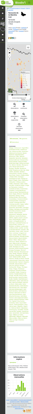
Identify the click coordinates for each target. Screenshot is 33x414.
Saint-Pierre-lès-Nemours (15, 294)
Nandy (14, 253)
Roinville (16, 275)
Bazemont (11, 155)
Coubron (20, 187)
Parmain (22, 265)
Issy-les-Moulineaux (21, 216)
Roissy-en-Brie (23, 275)
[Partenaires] (2, 18)
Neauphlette (18, 255)
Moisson (11, 245)
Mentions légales (24, 401)
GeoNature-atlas (17, 406)
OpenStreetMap (27, 101)
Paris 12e (11, 265)
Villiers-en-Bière (13, 318)
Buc (24, 170)
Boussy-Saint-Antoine (18, 166)
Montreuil (11, 248)
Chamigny (20, 177)
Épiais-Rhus (12, 195)
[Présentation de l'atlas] (2, 13)
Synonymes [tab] (13, 362)
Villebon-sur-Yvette (18, 315)
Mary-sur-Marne (13, 238)
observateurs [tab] (14, 142)
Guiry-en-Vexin (18, 212)
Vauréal (26, 309)
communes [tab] (14, 138)
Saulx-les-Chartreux (19, 299)
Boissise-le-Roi (24, 160)
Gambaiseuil (20, 206)
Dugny (14, 194)
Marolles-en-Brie (24, 236)
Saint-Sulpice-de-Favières (20, 298)
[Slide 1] (19, 350)
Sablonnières (12, 280)
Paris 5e (17, 265)
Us (9, 308)
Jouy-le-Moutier (17, 219)
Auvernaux (25, 151)
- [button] (9, 55)
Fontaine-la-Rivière (22, 199)
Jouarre (21, 217)
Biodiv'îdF (20, 2)
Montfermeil (17, 245)
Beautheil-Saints (19, 155)
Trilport (25, 306)
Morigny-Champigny (14, 250)
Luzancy (15, 235)
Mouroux (16, 252)
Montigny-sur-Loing (18, 246)
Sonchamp (12, 303)
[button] (9, 46)
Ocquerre (26, 262)
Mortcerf (23, 250)
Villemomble (12, 316)
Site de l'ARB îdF (14, 400)
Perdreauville (12, 267)
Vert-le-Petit (16, 313)
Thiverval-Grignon (19, 304)
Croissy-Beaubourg (20, 190)
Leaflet (19, 101)
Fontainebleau (13, 199)
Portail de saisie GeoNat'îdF (25, 400)
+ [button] (9, 50)
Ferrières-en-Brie (13, 197)
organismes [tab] (23, 138)
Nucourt (20, 262)
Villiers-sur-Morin (22, 318)
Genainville (12, 207)
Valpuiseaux (24, 308)
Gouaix (23, 211)
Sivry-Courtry (20, 301)
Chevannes (16, 183)
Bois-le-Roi (18, 158)
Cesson (18, 175)
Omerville (11, 263)
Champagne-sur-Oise (14, 178)
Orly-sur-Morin (19, 263)
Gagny (22, 204)
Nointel (27, 258)
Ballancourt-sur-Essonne (15, 153)
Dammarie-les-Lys (23, 192)
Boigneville (12, 158)
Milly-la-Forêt (16, 243)
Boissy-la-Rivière (13, 161)
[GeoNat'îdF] (2, 24)
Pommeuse (21, 269)
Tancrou (11, 304)
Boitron (14, 165)
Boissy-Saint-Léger (14, 163)
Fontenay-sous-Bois (14, 204)
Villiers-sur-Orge (13, 320)
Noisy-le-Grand (14, 260)
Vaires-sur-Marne (15, 308)
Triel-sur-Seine (12, 306)
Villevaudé (25, 316)
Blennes (22, 156)
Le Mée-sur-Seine (13, 228)
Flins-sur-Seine (22, 197)
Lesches (21, 228)
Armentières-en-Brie (14, 149)
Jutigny (24, 219)
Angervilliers (25, 148)
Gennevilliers (19, 207)
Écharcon (19, 194)
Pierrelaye (24, 267)
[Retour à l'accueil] (2, 8)
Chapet (15, 180)
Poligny (15, 269)
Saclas (18, 280)
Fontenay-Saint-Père (19, 202)
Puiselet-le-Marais (19, 274)
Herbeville (19, 214)
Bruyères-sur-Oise (18, 170)
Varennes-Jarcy (13, 309)
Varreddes (20, 309)
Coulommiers (23, 189)
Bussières (16, 172)
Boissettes (24, 158)
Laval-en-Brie (24, 226)
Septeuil (14, 301)
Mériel (17, 241)
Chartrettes (25, 180)
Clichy (21, 183)
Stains (17, 303)
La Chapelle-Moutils (18, 221)
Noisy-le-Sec (21, 260)
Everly (22, 195)
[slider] (26, 95)
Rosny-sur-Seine (23, 277)
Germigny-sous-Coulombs (21, 209)
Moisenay (23, 243)
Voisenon (11, 321)
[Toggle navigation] (29, 2)
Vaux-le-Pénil (12, 311)
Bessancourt (12, 156)
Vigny (10, 315)
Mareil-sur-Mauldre (14, 236)
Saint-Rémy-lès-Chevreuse (17, 295)
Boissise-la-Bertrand (14, 160)
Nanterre (19, 253)
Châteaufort (12, 182)
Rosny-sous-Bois (13, 277)
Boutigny (11, 168)
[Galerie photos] (2, 39)
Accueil (7, 400)
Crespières (12, 190)
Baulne (24, 153)
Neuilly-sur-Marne (19, 258)
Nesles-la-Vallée (17, 257)
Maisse (24, 235)
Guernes (11, 212)
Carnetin (19, 173)
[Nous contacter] (2, 34)
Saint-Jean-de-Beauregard (16, 289)
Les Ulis (26, 228)
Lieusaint (23, 229)
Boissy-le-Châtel (22, 161)
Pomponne (12, 270)
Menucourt (12, 241)
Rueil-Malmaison (23, 279)
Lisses (21, 231)
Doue (10, 194)
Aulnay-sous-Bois (16, 151)
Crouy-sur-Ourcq (13, 192)
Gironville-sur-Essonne (15, 211)
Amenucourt (17, 148)
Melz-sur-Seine (21, 240)
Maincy (20, 235)
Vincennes (21, 320)
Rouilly (11, 279)
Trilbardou (20, 306)
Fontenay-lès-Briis (13, 200)
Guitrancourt (12, 214)
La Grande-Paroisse (21, 223)
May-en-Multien (22, 238)
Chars (19, 180)
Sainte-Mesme (24, 286)
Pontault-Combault (21, 270)
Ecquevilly (25, 194)
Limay (17, 231)
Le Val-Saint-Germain (14, 229)
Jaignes (16, 217)
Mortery (11, 252)
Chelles (11, 183)
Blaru (17, 156)
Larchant (20, 224)
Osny (25, 263)
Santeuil (11, 299)
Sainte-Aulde (18, 284)
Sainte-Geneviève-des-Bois (17, 285)
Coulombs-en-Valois (14, 189)
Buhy (27, 170)
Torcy (25, 304)
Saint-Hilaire (23, 287)
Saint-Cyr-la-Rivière (17, 282)
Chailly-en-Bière (25, 175)
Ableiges (11, 148)
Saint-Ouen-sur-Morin (20, 292)
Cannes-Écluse (13, 173)
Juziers (10, 221)
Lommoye (15, 233)
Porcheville (12, 272)
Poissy (10, 269)
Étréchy (18, 195)
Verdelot (19, 311)
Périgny (19, 267)
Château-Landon (20, 182)
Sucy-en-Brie (23, 303)
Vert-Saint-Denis (24, 313)
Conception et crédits (15, 401)
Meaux (11, 240)
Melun (15, 240)
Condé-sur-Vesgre (19, 185)
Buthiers (22, 172)
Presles (17, 272)
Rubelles (15, 279)
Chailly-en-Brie (13, 177)
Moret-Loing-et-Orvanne (21, 248)
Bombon (19, 165)
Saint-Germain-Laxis (14, 287)
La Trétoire (17, 226)
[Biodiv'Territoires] (2, 29)
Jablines (11, 217)
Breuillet (17, 168)
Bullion (11, 172)
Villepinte (18, 316)
